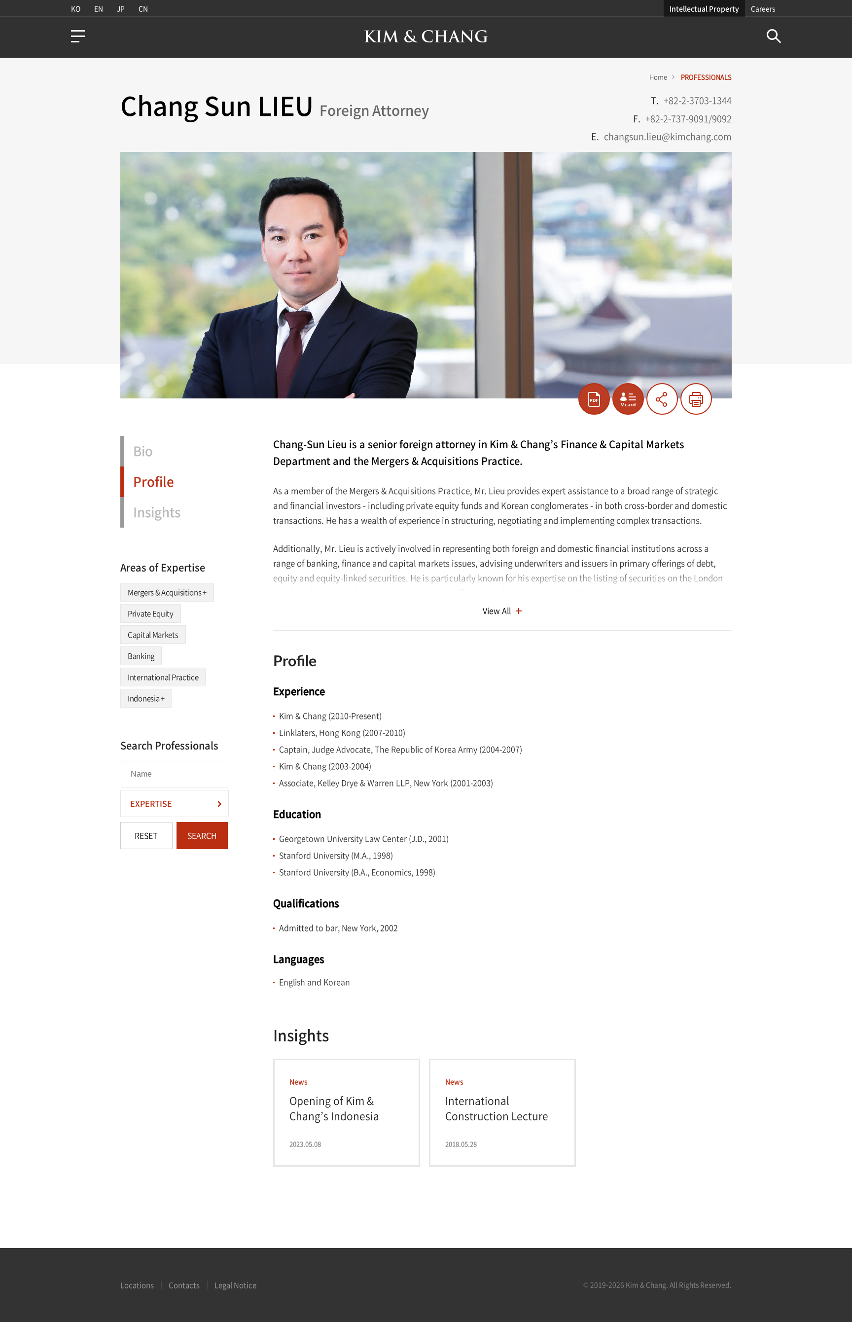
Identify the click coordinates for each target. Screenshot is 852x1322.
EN (98, 8)
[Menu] (78, 36)
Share (662, 399)
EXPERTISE (151, 803)
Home (658, 76)
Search (774, 36)
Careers (763, 8)
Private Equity (151, 613)
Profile (153, 481)
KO (75, 8)
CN (143, 8)
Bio (143, 450)
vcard (628, 399)
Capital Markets (153, 634)
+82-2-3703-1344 (698, 100)
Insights (156, 511)
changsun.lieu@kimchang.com (668, 136)
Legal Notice (235, 1285)
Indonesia (146, 698)
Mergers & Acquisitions (167, 592)
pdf (594, 399)
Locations (137, 1285)
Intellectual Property (704, 8)
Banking (141, 655)
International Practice (163, 677)
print (696, 399)
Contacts (184, 1285)
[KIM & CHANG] (426, 36)
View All (497, 610)
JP (121, 8)
